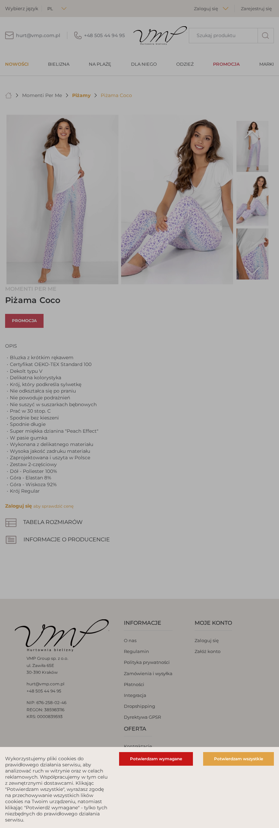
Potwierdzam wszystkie (238, 758)
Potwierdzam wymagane (156, 758)
